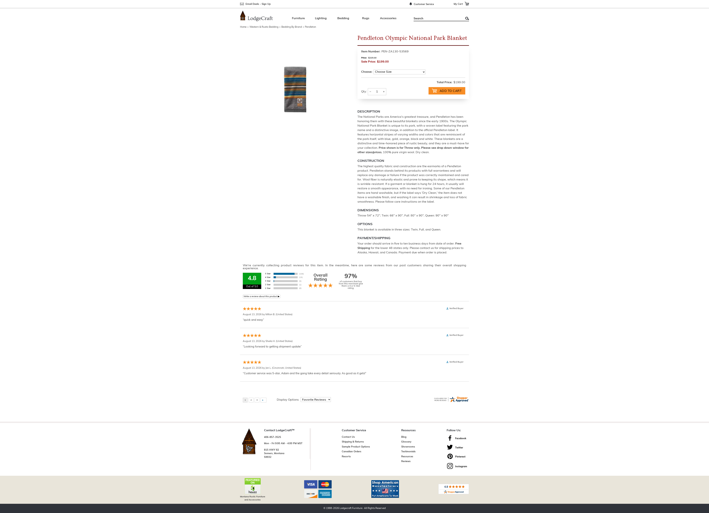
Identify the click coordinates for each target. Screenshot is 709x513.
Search (467, 18)
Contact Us (348, 437)
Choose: (366, 71)
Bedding (343, 18)
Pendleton (310, 27)
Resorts (346, 456)
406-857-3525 (272, 437)
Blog (403, 437)
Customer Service (424, 4)
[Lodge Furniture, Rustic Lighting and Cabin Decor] (256, 16)
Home (243, 27)
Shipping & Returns (353, 442)
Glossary (406, 442)
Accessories (388, 18)
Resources (407, 456)
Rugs (365, 18)
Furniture (298, 18)
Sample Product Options (356, 447)
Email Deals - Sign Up (258, 4)
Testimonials (408, 451)
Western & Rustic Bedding (263, 27)
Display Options (288, 399)
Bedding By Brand (291, 27)
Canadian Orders (351, 451)
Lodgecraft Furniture (351, 508)
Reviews (406, 461)
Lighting (321, 18)
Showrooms (408, 447)
